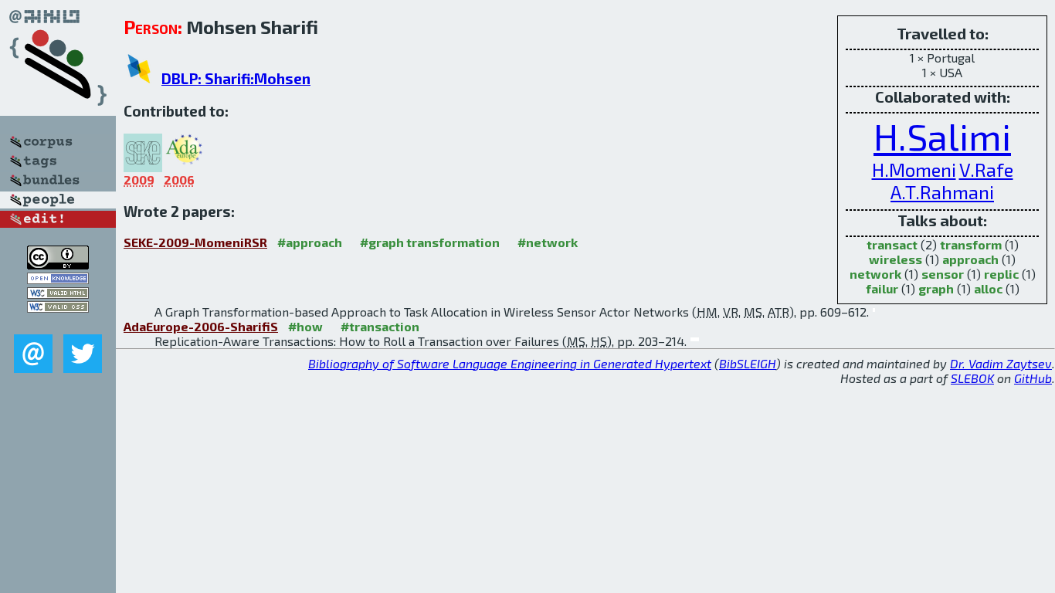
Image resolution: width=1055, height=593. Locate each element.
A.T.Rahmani (942, 192)
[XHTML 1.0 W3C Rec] (58, 293)
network (875, 273)
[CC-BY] (58, 264)
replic (1001, 273)
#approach (309, 242)
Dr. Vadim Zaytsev (1001, 363)
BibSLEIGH (747, 363)
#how (305, 326)
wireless (895, 259)
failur (882, 288)
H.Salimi (942, 136)
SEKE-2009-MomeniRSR (195, 242)
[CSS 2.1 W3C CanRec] (58, 323)
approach (970, 259)
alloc (988, 288)
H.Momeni (914, 169)
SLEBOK (972, 378)
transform (971, 244)
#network (547, 242)
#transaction (380, 326)
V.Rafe (986, 169)
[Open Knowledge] (58, 279)
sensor (942, 273)
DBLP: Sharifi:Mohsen (235, 78)
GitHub (1033, 378)
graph (936, 288)
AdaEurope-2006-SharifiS (201, 326)
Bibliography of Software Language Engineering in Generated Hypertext (509, 363)
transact (892, 244)
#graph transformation (430, 242)
